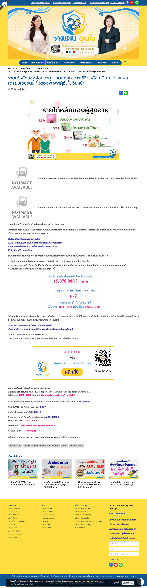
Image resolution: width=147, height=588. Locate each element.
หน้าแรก (24, 62)
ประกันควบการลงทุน (15, 534)
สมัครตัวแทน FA (79, 2)
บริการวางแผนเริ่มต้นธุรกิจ (84, 524)
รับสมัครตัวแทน (80, 528)
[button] (125, 62)
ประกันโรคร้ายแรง (14, 515)
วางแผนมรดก (46, 528)
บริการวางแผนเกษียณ (82, 518)
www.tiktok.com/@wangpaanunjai (38, 425)
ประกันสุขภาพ (12, 511)
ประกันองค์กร (12, 528)
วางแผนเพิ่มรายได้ (48, 515)
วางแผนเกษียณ (47, 524)
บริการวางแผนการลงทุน (83, 515)
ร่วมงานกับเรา (69, 62)
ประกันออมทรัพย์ (14, 508)
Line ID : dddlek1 (117, 2)
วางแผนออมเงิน (47, 511)
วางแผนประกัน (47, 508)
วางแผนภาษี (46, 521)
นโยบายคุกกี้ (29, 584)
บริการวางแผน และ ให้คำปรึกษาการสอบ (88, 521)
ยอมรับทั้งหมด (128, 583)
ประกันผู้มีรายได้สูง (14, 531)
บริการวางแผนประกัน (82, 508)
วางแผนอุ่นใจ (31, 420)
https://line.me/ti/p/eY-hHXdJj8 (58, 395)
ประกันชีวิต (12, 524)
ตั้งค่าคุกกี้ (115, 583)
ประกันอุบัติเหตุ (13, 537)
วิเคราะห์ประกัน (36, 62)
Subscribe (114, 559)
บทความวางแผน (86, 62)
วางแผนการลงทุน (48, 518)
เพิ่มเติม (115, 62)
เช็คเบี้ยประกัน (52, 62)
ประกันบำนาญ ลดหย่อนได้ (17, 521)
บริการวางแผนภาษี (81, 511)
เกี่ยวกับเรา (102, 62)
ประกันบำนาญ (13, 518)
